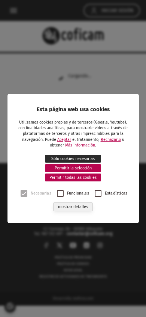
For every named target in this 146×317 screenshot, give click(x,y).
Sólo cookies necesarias (73, 158)
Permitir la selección (73, 168)
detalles (73, 206)
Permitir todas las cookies (73, 177)
